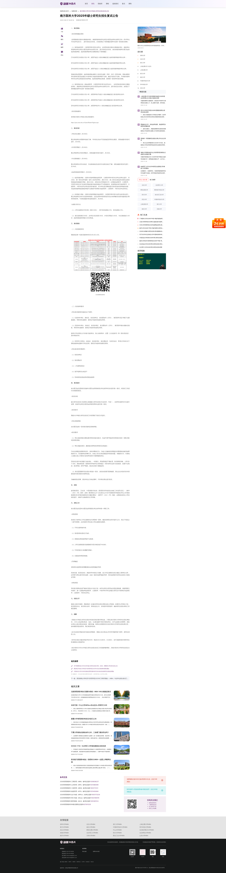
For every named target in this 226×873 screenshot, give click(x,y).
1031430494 (94, 791)
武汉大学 (144, 199)
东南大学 (159, 209)
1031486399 (94, 785)
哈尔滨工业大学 (159, 194)
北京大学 (144, 185)
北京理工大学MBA (92, 833)
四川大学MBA (117, 833)
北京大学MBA (91, 824)
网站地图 (84, 851)
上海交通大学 (144, 204)
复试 (123, 4)
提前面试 (115, 4)
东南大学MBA (64, 833)
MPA (70, 861)
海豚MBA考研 (96, 851)
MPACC (79, 861)
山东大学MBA (143, 835)
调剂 (130, 4)
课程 (107, 4)
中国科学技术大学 (159, 199)
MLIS (92, 861)
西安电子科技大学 (159, 190)
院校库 (100, 4)
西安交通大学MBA (92, 830)
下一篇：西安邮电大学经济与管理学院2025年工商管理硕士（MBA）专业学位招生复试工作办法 (100, 678)
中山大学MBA (117, 830)
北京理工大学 (159, 185)
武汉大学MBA (64, 830)
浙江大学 (159, 204)
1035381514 (94, 801)
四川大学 (144, 194)
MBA (66, 861)
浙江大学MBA (117, 824)
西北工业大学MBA (119, 835)
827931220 (87, 804)
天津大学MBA (91, 835)
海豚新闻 (74, 11)
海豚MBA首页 (64, 11)
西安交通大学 (144, 190)
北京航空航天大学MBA (146, 830)
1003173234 (96, 794)
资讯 (92, 4)
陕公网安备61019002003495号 (157, 867)
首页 (86, 4)
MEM (74, 861)
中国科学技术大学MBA (120, 827)
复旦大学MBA (64, 827)
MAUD (87, 861)
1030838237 (94, 781)
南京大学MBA (91, 827)
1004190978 (95, 798)
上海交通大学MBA (145, 824)
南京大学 (144, 209)
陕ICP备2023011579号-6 (141, 867)
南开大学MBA (64, 835)
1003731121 (94, 788)
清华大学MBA (64, 824)
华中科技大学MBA (145, 827)
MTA (83, 861)
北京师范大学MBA (145, 833)
